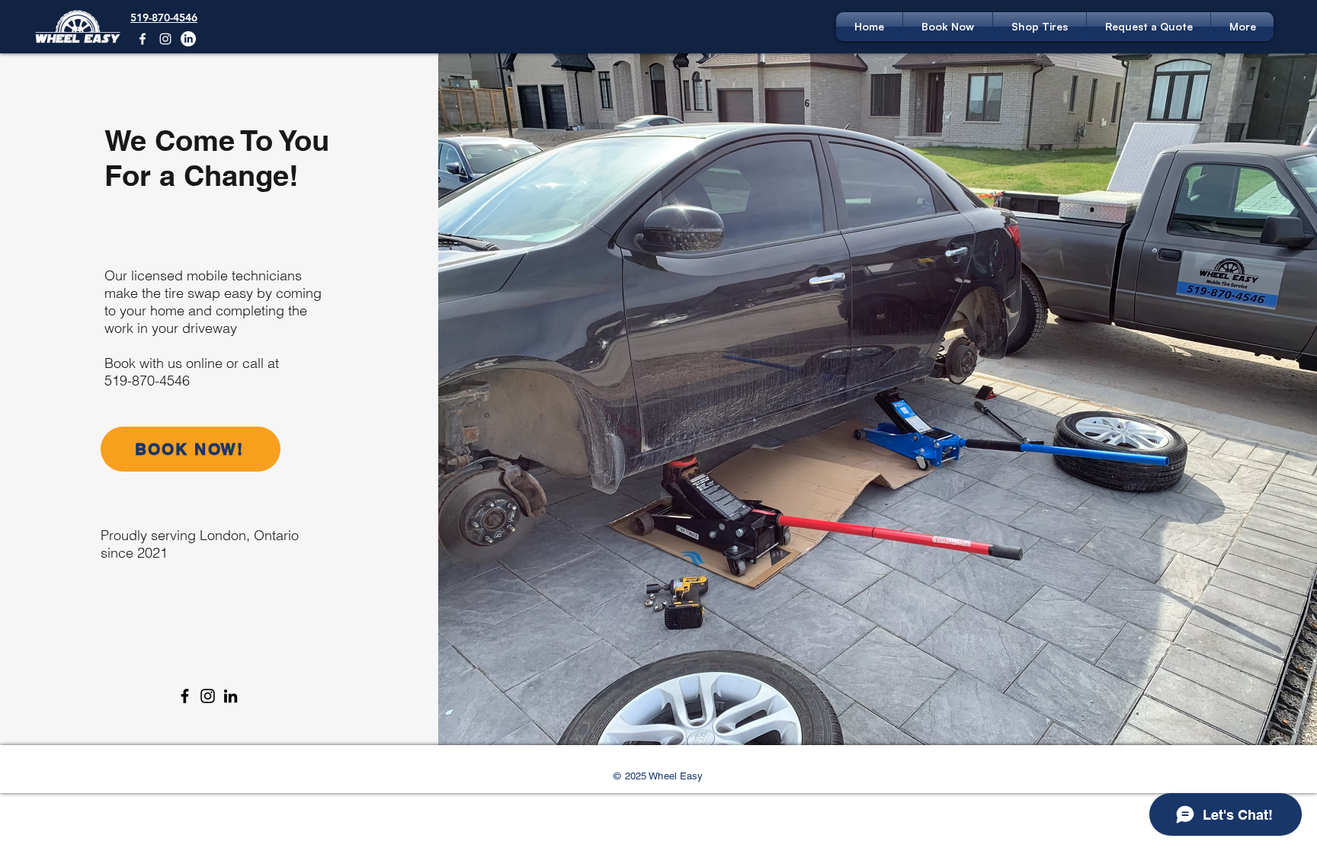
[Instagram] (165, 38)
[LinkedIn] (188, 38)
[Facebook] (142, 38)
